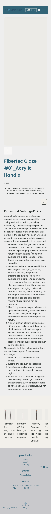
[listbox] (31, 10)
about (25, 462)
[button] (39, 10)
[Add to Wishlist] (44, 202)
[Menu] (43, 10)
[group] (26, 426)
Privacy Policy (25, 475)
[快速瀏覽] (9, 414)
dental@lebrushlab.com (29, 485)
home (25, 459)
